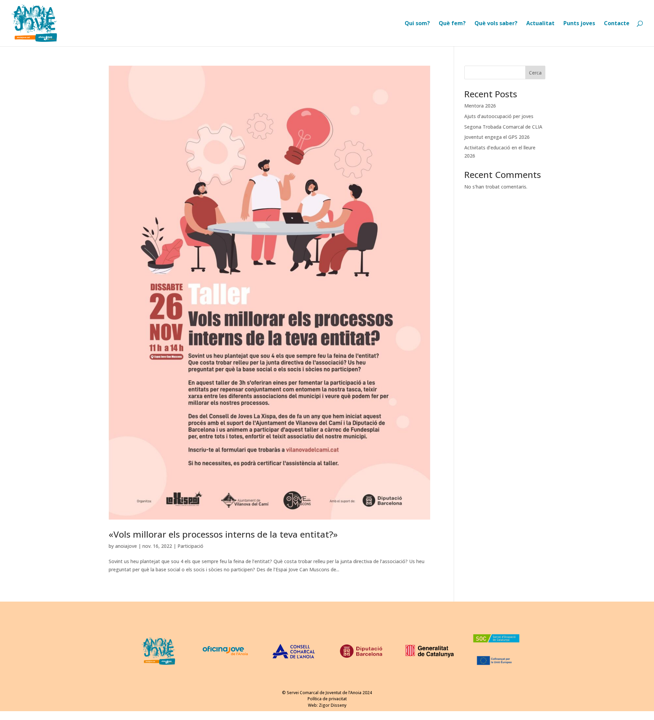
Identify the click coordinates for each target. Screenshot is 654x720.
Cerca (535, 72)
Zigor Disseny (332, 705)
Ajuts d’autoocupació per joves (498, 116)
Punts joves (579, 24)
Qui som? (417, 24)
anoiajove (126, 546)
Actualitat (540, 24)
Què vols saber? (495, 24)
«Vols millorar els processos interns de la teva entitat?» (223, 534)
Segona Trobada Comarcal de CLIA (503, 127)
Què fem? (452, 24)
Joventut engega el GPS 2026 (497, 137)
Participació (190, 546)
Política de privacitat (327, 699)
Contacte (616, 24)
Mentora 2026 (480, 105)
